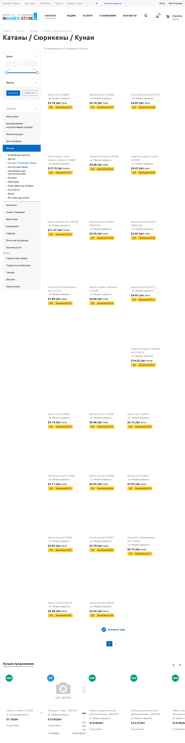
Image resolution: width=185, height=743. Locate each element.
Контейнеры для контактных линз (17, 172)
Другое (11, 159)
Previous (173, 665)
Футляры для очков (18, 198)
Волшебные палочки (19, 155)
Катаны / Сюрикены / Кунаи (22, 163)
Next (179, 665)
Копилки (12, 178)
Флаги (11, 194)
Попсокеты (14, 190)
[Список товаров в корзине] (174, 18)
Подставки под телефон (21, 186)
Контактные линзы (18, 167)
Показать (13, 93)
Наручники (13, 182)
